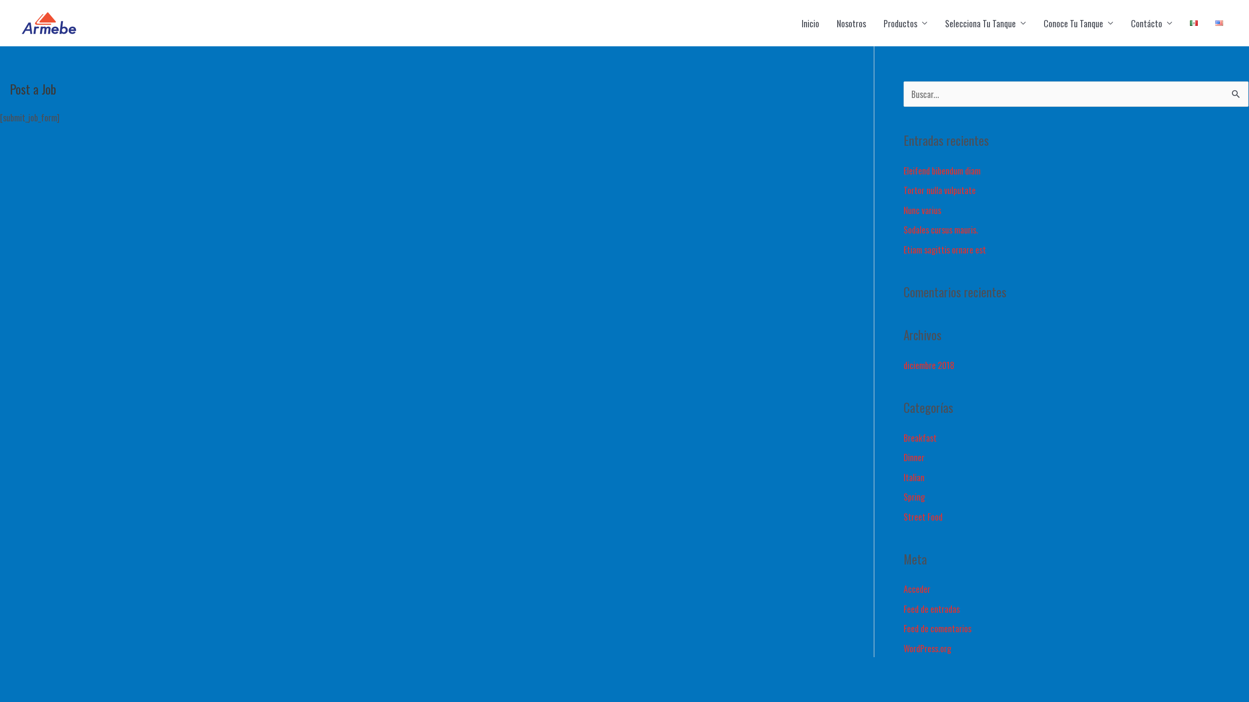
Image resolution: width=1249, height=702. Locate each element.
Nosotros (851, 23)
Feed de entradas (932, 609)
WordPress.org (927, 648)
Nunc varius (922, 210)
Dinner (914, 457)
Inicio (810, 23)
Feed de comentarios (937, 628)
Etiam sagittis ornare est (945, 249)
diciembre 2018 (929, 365)
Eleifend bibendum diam (942, 170)
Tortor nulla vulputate (940, 190)
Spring (914, 496)
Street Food (923, 516)
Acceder (917, 589)
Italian (914, 477)
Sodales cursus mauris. (941, 229)
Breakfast (920, 437)
